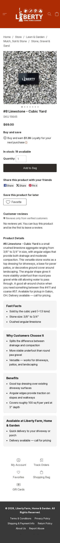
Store (18, 37)
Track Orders (41, 465)
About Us (21, 528)
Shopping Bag (41, 477)
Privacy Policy (42, 518)
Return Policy (45, 523)
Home (7, 37)
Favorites (18, 477)
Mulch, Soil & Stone (15, 41)
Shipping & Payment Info (21, 523)
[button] (30, 14)
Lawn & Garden (35, 37)
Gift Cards (18, 489)
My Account (18, 465)
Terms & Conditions (20, 518)
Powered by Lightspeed (30, 534)
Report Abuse (36, 528)
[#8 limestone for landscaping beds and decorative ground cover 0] (30, 77)
